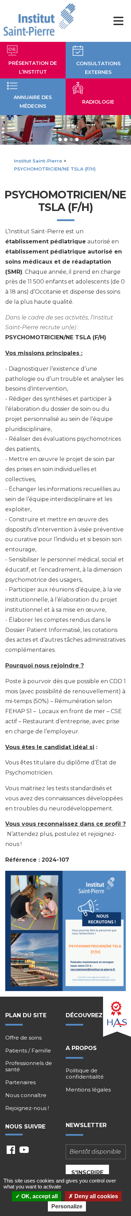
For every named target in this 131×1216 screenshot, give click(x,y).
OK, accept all (39, 1196)
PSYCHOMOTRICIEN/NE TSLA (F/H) (55, 169)
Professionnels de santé (28, 1066)
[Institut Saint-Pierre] (39, 20)
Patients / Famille (28, 1051)
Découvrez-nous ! (96, 1015)
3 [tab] (71, 139)
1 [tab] (60, 139)
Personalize (66, 1206)
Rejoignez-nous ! (27, 1108)
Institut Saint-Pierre (38, 161)
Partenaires (20, 1082)
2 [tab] (65, 139)
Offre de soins (23, 1038)
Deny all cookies (95, 1196)
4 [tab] (77, 139)
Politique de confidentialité (85, 1073)
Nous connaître (25, 1095)
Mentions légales (88, 1090)
